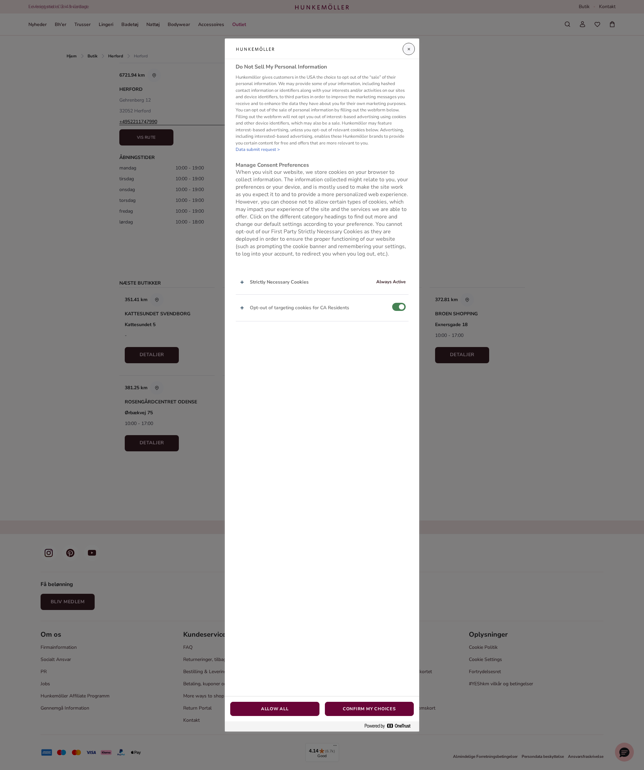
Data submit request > (258, 150)
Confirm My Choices (369, 709)
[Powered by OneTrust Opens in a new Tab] (390, 726)
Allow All (275, 709)
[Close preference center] (408, 49)
